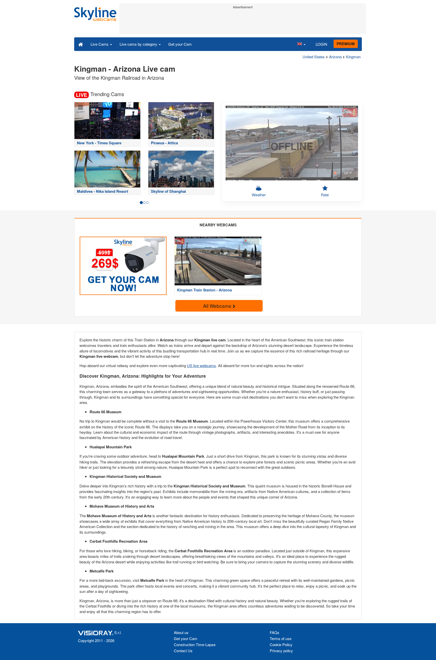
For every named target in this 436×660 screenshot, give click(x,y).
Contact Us (183, 650)
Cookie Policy (281, 644)
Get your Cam (180, 44)
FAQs (274, 632)
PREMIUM (346, 43)
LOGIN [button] (321, 44)
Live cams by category (139, 44)
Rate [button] (325, 194)
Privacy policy (281, 650)
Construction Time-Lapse (194, 644)
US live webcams (201, 365)
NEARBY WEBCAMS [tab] (218, 225)
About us (181, 632)
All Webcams (218, 305)
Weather (259, 194)
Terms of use (280, 638)
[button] (301, 44)
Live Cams (100, 44)
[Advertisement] (242, 22)
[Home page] (80, 44)
